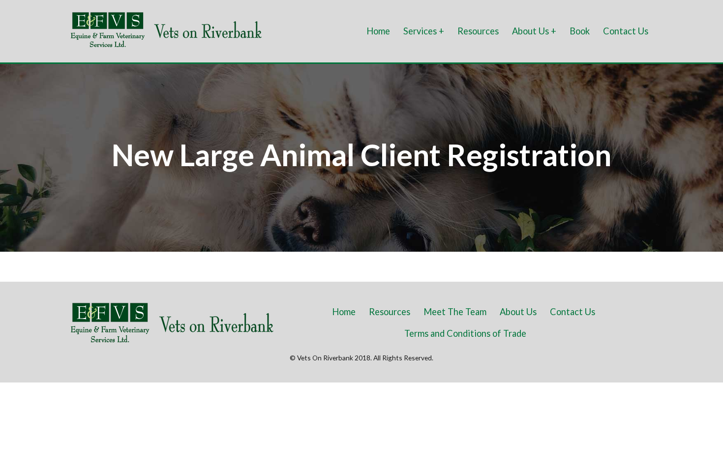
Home (378, 31)
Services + (423, 31)
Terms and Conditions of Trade (465, 333)
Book (580, 31)
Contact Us (625, 31)
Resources (478, 31)
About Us (518, 311)
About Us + (534, 31)
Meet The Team (454, 311)
